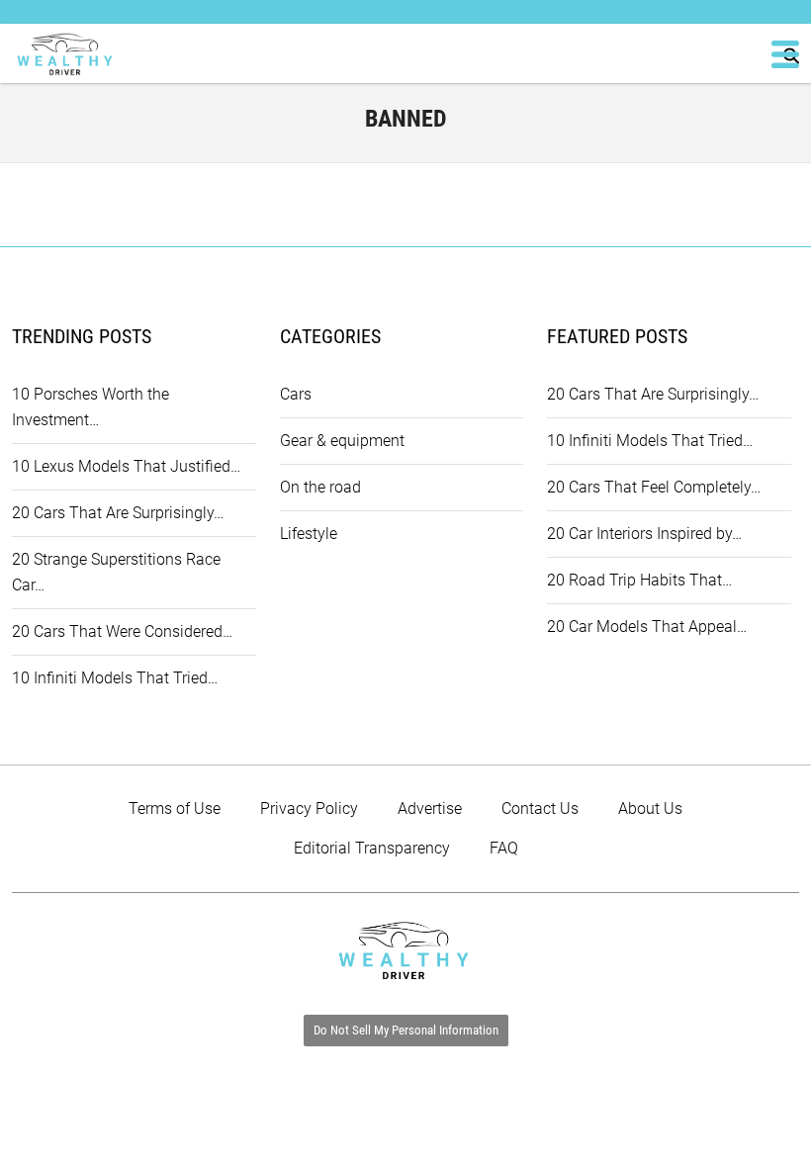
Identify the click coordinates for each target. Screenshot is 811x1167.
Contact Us (540, 808)
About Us (650, 808)
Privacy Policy (309, 808)
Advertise (430, 808)
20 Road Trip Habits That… (639, 580)
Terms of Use (175, 808)
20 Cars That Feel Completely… (654, 487)
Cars (296, 394)
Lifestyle (308, 533)
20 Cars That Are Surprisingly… (118, 512)
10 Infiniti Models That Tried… (115, 678)
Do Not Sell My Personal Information (406, 1030)
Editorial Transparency (372, 848)
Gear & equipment (342, 440)
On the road (320, 487)
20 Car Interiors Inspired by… (644, 533)
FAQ (504, 848)
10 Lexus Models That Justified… (126, 466)
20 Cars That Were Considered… (122, 631)
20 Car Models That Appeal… (647, 626)
